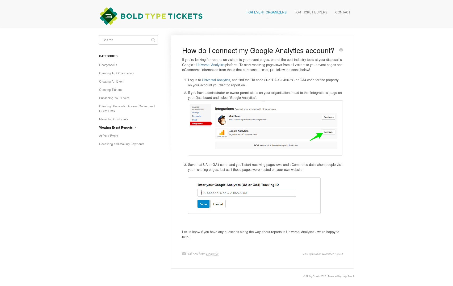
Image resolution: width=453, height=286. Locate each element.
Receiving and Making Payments (121, 144)
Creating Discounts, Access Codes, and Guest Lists (127, 108)
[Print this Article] (341, 50)
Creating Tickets (110, 89)
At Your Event (108, 135)
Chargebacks (108, 65)
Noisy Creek (313, 276)
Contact (342, 12)
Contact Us (212, 253)
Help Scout (348, 276)
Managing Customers (113, 119)
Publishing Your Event (114, 98)
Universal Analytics (210, 64)
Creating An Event (111, 81)
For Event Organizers (267, 12)
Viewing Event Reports (116, 127)
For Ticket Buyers (310, 12)
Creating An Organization (116, 73)
